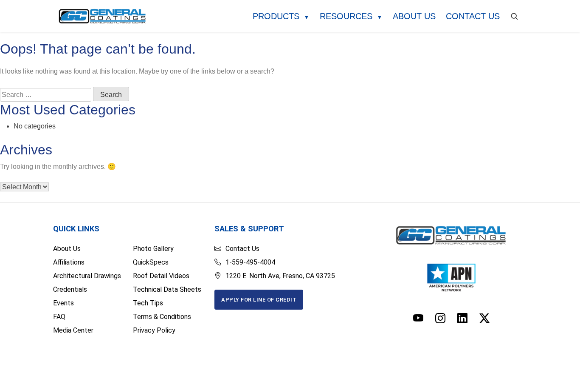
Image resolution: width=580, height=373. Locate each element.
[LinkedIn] (462, 318)
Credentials (70, 289)
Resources (351, 16)
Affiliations (68, 262)
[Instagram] (440, 318)
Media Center (73, 330)
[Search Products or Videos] (514, 16)
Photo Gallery (153, 249)
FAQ (59, 317)
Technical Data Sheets (167, 289)
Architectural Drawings (87, 276)
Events (63, 303)
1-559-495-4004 (250, 262)
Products (281, 16)
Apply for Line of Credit (258, 299)
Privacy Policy (154, 330)
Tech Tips (148, 303)
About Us (414, 16)
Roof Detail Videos (161, 276)
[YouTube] (418, 318)
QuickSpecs (151, 262)
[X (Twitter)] (484, 318)
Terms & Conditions (162, 317)
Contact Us (473, 16)
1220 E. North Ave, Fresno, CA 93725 (280, 276)
